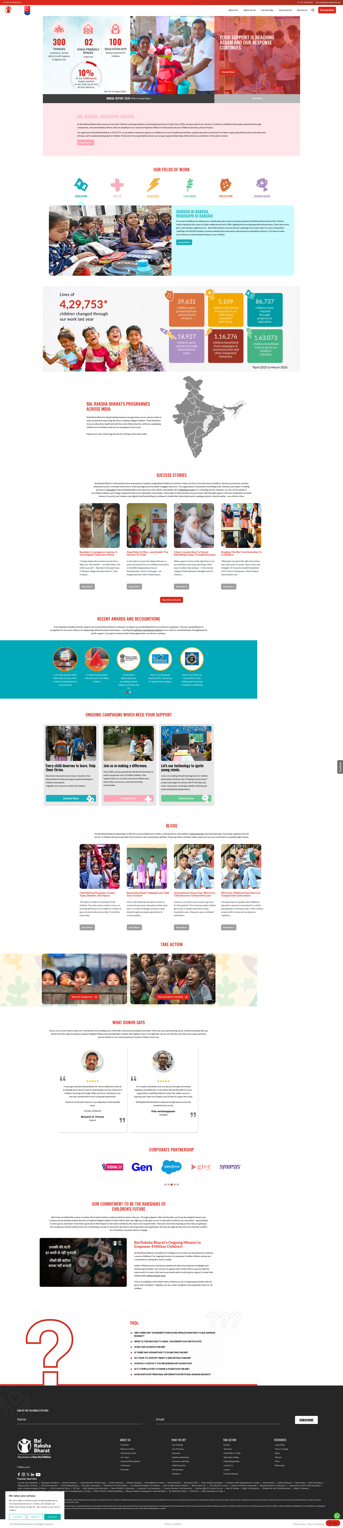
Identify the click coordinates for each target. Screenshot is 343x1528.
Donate (226, 1445)
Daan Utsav (300, 1482)
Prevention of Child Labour (116, 1485)
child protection (196, 833)
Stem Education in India (212, 1491)
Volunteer (227, 1449)
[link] (13, 10)
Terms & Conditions (315, 1524)
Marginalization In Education (273, 1485)
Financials (125, 1469)
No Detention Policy (178, 1491)
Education (176, 1453)
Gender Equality (134, 1482)
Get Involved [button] (285, 10)
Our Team (125, 1457)
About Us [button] (233, 10)
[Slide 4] (175, 1184)
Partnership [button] (267, 10)
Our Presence (178, 1449)
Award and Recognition (130, 1461)
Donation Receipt (230, 1474)
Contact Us (228, 1465)
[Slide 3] (171, 1184)
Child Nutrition (174, 1482)
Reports (278, 1457)
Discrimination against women (31, 1491)
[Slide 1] (169, 90)
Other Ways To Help (232, 1453)
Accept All (52, 1517)
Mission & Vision (127, 1449)
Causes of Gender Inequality (243, 1485)
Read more (87, 586)
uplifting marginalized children (148, 630)
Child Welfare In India (154, 1482)
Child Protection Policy (60, 1488)
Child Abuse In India (218, 1485)
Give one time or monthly (171, 996)
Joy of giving (53, 1491)
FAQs (277, 1461)
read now (257, 98)
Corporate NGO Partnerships (93, 1482)
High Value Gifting (231, 1457)
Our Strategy (177, 1445)
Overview (125, 1445)
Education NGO (191, 1482)
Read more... (85, 142)
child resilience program (212, 1482)
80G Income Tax (199, 1485)
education (111, 489)
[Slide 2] (174, 90)
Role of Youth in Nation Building (108, 1491)
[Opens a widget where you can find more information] (333, 1523)
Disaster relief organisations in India (242, 1482)
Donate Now (228, 72)
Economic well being (180, 1461)
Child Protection (179, 1465)
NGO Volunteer (315, 1482)
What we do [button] (250, 10)
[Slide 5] (178, 1184)
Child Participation (49, 1485)
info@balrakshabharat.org (329, 2)
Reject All (35, 1517)
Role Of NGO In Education (123, 1488)
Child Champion (284, 1482)
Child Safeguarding (231, 1461)
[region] (34, 1507)
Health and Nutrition (180, 1457)
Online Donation (69, 1482)
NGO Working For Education (95, 1488)
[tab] (81, 188)
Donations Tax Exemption (149, 1488)
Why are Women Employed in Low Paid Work (146, 1491)
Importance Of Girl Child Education (305, 1485)
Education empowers (90, 1485)
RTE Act (76, 1488)
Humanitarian (177, 1469)
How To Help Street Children (176, 1485)
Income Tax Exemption (28, 1482)
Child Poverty (268, 1482)
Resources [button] (302, 10)
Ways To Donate (301, 1488)
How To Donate (232, 1488)
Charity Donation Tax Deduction (178, 1488)
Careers (226, 1469)
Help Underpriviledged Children (32, 1488)
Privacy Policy (299, 1524)
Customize (17, 1517)
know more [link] (184, 242)
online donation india (155, 1275)
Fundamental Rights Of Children (145, 1485)
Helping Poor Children (28, 1485)
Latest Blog (280, 1445)
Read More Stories (171, 599)
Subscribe (306, 1420)
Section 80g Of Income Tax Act (209, 1488)
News (277, 1453)
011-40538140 (306, 2)
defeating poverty (187, 489)
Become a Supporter (82, 996)
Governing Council (128, 1453)
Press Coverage (281, 1449)
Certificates (126, 1465)
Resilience (176, 1474)
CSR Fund (194, 1491)
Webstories (280, 1465)
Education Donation (50, 1482)
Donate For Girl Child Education (276, 1488)
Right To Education (250, 1488)
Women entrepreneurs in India (77, 1491)
